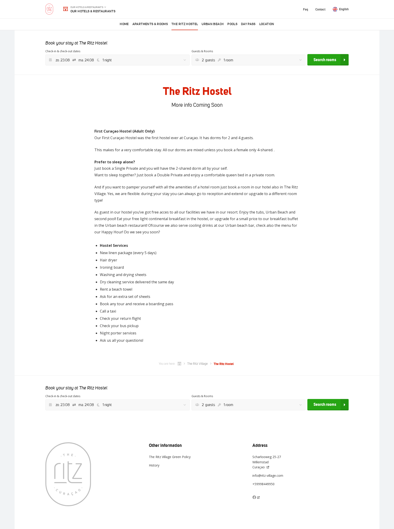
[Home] (179, 363)
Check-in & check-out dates (62, 51)
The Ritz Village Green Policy (170, 457)
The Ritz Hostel (184, 24)
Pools (232, 24)
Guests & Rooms (202, 51)
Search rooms (325, 59)
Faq (305, 9)
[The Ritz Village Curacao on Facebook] (256, 497)
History (154, 465)
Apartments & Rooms (150, 24)
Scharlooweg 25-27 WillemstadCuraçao (266, 462)
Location (266, 24)
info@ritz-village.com (267, 475)
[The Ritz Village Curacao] (49, 9)
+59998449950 (263, 484)
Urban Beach (213, 24)
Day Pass (248, 24)
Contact (320, 9)
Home (124, 24)
